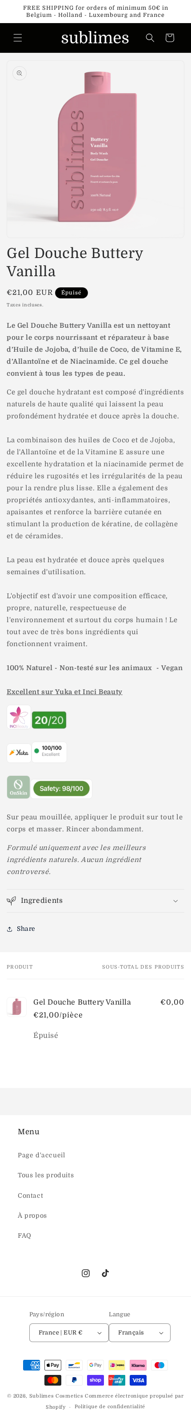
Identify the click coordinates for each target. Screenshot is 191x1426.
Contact (30, 1195)
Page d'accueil (41, 1155)
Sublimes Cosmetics (56, 1396)
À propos (32, 1215)
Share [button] (26, 928)
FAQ (25, 1235)
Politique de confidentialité (110, 1407)
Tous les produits (46, 1175)
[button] (18, 38)
